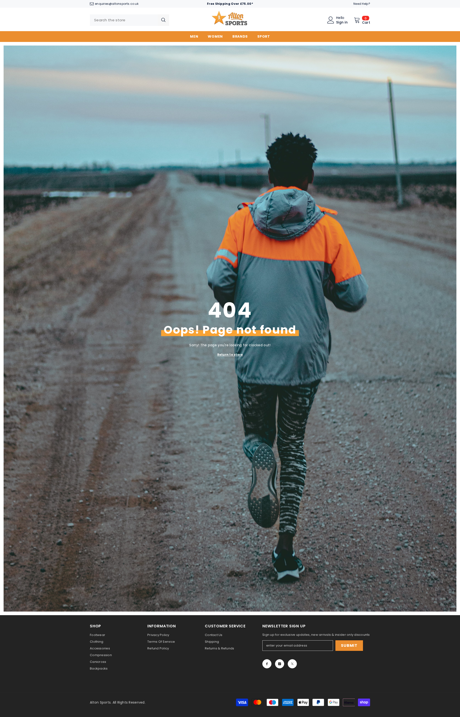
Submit (349, 645)
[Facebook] (266, 663)
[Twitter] (292, 663)
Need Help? (361, 4)
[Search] (129, 20)
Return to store (230, 355)
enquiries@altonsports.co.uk (116, 4)
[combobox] (124, 20)
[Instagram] (279, 663)
